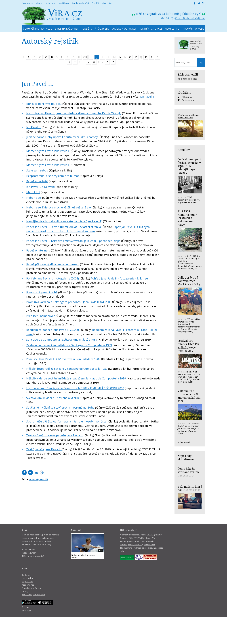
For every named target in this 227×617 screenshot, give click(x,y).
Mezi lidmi (33, 192)
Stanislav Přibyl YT (128, 538)
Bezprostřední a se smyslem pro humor (52, 176)
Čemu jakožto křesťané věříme (189, 470)
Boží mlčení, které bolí (190, 488)
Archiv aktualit (184, 442)
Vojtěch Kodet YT (146, 538)
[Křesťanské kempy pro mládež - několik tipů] (190, 128)
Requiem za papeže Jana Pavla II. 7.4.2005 (53, 330)
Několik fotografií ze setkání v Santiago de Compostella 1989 (66, 368)
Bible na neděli (188, 74)
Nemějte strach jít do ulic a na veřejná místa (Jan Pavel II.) (64, 221)
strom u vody (194, 46)
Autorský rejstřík (38, 479)
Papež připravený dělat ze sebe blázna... (52, 264)
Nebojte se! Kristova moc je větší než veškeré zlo (58, 207)
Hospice (135, 534)
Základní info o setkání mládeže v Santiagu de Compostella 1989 (69, 345)
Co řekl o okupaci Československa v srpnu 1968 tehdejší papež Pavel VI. (189, 166)
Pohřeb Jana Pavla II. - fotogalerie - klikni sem (120, 278)
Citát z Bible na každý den (190, 18)
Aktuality (184, 150)
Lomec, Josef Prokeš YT (131, 541)
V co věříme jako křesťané (33, 594)
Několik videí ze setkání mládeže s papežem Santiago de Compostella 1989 (76, 378)
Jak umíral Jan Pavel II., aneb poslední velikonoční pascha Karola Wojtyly (73, 113)
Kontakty (26, 575)
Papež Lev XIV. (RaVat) (150, 534)
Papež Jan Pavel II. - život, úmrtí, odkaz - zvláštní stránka (63, 227)
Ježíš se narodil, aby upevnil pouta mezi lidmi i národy (62, 137)
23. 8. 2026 (182, 79)
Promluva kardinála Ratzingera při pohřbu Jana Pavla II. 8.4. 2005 (68, 302)
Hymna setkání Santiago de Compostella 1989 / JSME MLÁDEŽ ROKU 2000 (75, 388)
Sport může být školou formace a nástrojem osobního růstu (66, 421)
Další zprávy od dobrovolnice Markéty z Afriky (189, 281)
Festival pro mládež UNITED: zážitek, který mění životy (189, 346)
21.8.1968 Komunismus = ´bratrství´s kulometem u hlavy (187, 218)
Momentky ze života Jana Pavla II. (48, 151)
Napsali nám (27, 581)
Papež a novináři (37, 181)
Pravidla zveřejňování (31, 588)
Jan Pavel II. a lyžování (40, 187)
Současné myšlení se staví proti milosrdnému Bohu (60, 407)
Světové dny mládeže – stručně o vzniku (52, 398)
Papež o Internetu (38, 250)
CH (85, 57)
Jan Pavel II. (147, 96)
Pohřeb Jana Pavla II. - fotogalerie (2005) (52, 278)
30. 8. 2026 (192, 79)
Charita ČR (125, 534)
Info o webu (27, 578)
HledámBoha (126, 547)
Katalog (25, 591)
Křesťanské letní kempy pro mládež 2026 (189, 116)
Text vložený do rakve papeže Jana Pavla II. (54, 435)
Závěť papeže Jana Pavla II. (44, 449)
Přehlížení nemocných (40, 316)
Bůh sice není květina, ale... (44, 104)
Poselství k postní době (41, 292)
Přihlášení (184, 92)
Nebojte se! (33, 197)
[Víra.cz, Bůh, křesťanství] (52, 15)
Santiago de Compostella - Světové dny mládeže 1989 (62, 339)
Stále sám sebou (37, 170)
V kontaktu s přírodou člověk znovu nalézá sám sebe (189, 396)
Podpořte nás (28, 584)
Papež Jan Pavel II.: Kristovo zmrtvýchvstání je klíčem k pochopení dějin (73, 241)
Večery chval (149, 544)
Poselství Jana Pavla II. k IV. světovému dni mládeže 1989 (63, 359)
